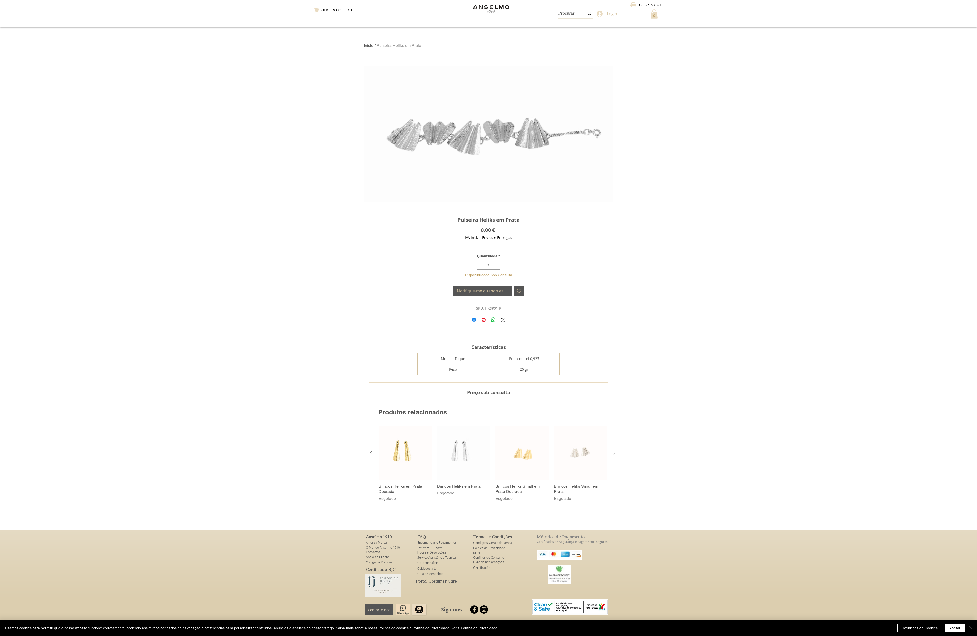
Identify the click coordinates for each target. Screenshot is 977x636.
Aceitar (954, 627)
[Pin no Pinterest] (484, 320)
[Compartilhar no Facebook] (474, 320)
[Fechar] (971, 628)
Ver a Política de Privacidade (474, 627)
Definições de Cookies (920, 627)
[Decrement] (481, 264)
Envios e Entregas (497, 237)
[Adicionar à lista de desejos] (519, 291)
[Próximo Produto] (614, 453)
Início (368, 45)
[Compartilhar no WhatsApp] (493, 320)
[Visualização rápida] (405, 453)
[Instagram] (484, 609)
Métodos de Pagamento (561, 537)
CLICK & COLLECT (337, 10)
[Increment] (496, 264)
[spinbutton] (488, 264)
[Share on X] (503, 320)
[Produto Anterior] (371, 453)
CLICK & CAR (650, 5)
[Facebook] (474, 609)
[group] (492, 464)
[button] (654, 14)
